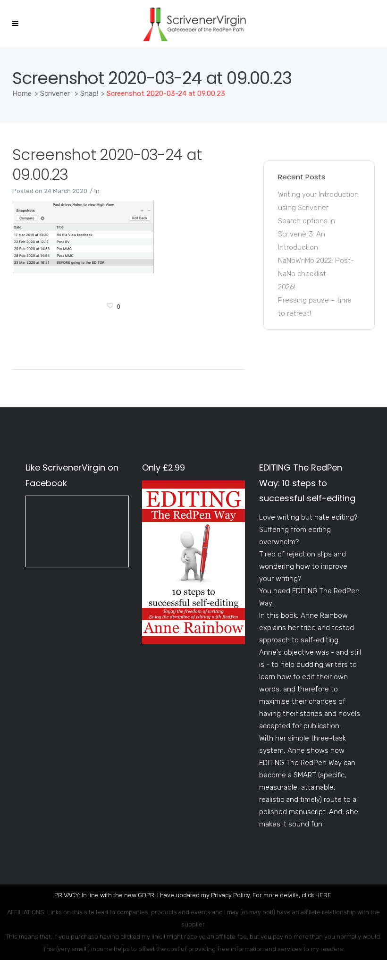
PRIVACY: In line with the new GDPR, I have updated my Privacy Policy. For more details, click (184, 895)
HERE (323, 895)
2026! (286, 287)
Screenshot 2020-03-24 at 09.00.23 (107, 164)
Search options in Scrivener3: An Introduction (306, 234)
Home (22, 93)
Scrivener (55, 93)
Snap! (89, 93)
